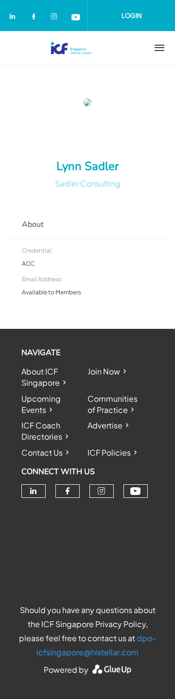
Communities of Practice (113, 404)
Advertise (105, 425)
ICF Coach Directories (41, 431)
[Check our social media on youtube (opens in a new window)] (76, 18)
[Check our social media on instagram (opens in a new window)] (56, 18)
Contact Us (42, 452)
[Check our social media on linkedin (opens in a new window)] (15, 18)
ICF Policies (109, 452)
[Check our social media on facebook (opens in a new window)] (35, 18)
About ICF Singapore (40, 377)
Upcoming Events (41, 404)
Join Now (104, 371)
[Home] (71, 48)
